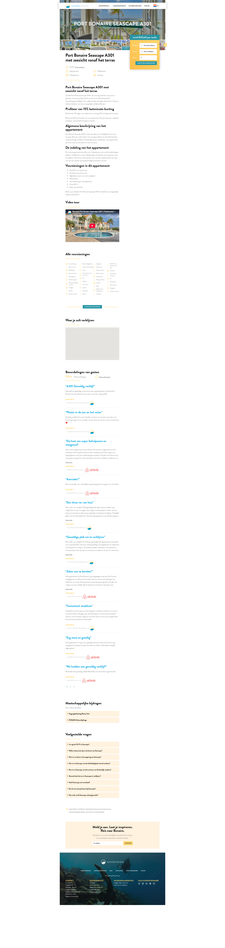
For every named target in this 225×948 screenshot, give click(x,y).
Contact (143, 871)
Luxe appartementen (98, 812)
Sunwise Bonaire (76, 6)
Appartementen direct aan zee (94, 809)
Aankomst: (135, 45)
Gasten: (135, 57)
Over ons (147, 6)
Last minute (89, 812)
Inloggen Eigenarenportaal (121, 883)
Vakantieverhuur (104, 6)
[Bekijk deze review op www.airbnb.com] (91, 470)
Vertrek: (135, 51)
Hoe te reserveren (94, 885)
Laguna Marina (73, 809)
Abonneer (128, 843)
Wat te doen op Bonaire (96, 887)
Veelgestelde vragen (95, 890)
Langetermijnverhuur (119, 6)
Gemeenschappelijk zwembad (77, 812)
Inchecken (92, 883)
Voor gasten (119, 871)
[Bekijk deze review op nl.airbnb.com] (88, 680)
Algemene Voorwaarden (72, 896)
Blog (111, 871)
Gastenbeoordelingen (135, 6)
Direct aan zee (107, 809)
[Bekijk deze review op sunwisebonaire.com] (91, 562)
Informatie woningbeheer (120, 885)
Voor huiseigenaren (132, 871)
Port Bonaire (81, 809)
